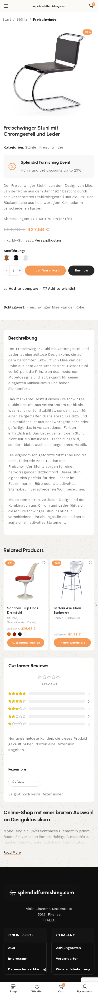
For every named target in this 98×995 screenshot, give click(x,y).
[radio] (7, 258)
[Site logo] (49, 6)
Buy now (81, 270)
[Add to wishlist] (43, 563)
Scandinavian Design (22, 622)
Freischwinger (45, 19)
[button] (72, 642)
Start (6, 19)
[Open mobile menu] (6, 6)
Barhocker (72, 618)
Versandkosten (48, 240)
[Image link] (42, 892)
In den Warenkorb (45, 270)
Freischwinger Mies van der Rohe (55, 307)
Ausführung (14, 251)
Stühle (22, 19)
